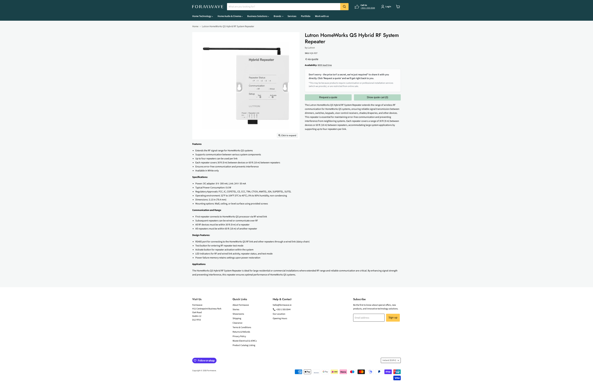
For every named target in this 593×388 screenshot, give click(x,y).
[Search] (344, 6)
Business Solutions (257, 16)
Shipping (237, 318)
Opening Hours (280, 318)
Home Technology (202, 16)
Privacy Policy (239, 336)
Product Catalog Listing (244, 345)
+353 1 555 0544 (368, 8)
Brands (278, 16)
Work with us (322, 16)
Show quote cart (377, 97)
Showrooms (238, 314)
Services (292, 16)
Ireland (389, 360)
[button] (386, 6)
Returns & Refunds (241, 331)
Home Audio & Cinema (229, 16)
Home (195, 26)
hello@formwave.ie (282, 305)
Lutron (311, 47)
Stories (236, 309)
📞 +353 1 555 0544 (281, 309)
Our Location (279, 314)
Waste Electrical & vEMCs (245, 340)
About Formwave (241, 305)
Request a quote (328, 97)
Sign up (393, 317)
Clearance (237, 323)
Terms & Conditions (242, 327)
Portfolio (305, 16)
